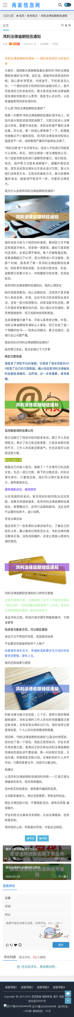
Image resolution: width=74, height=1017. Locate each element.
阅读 (31, 838)
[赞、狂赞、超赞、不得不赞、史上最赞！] (16, 944)
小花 (11, 44)
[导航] (5, 4)
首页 (21, 15)
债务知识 (32, 15)
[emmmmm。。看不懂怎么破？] (11, 944)
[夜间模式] (67, 5)
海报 (44, 838)
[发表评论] (68, 994)
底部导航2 (27, 987)
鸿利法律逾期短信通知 (54, 15)
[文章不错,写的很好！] (7, 944)
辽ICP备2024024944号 (44, 1006)
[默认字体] (66, 25)
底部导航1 (11, 987)
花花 (61, 996)
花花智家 (36, 996)
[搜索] (60, 5)
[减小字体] (62, 25)
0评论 (54, 44)
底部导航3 (43, 987)
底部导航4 (59, 987)
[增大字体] (69, 25)
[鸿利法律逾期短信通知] (37, 216)
